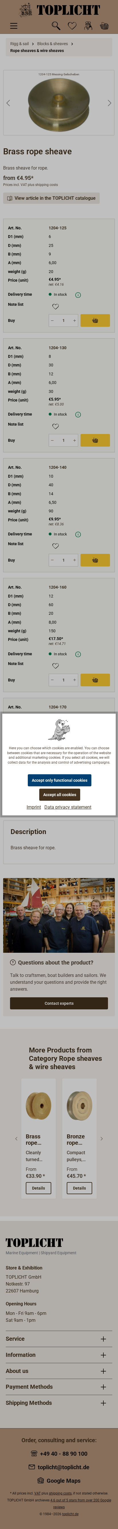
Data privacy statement (67, 807)
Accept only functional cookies (59, 780)
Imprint (34, 807)
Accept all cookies (59, 794)
